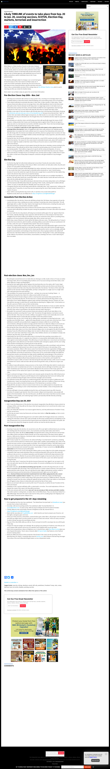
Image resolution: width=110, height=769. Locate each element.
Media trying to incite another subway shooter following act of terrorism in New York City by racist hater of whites (89, 111)
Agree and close (95, 760)
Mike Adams (16, 23)
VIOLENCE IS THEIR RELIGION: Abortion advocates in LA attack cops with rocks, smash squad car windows (89, 81)
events (30, 585)
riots (56, 585)
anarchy (15, 585)
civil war (20, 585)
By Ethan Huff (82, 83)
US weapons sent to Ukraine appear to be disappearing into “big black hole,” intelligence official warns (89, 105)
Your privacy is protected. (76, 45)
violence (100, 1)
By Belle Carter (82, 66)
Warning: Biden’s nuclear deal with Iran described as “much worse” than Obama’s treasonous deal (88, 168)
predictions (41, 585)
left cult (35, 585)
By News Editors (83, 72)
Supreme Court (8, 587)
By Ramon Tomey (83, 77)
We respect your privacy (47, 759)
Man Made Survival (54, 529)
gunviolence (84, 1)
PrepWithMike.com (27, 513)
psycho (71, 1)
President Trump (49, 585)
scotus (59, 585)
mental (77, 1)
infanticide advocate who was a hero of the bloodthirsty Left (26, 113)
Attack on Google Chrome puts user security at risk (86, 92)
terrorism (92, 1)
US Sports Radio (42, 531)
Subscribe (87, 767)
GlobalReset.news (57, 502)
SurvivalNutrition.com (13, 507)
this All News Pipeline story (45, 87)
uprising (107, 1)
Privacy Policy (55, 763)
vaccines (31, 587)
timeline (21, 587)
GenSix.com (40, 536)
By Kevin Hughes (83, 93)
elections (25, 585)
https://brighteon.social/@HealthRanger (43, 193)
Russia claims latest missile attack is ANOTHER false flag (87, 156)
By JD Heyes (82, 60)
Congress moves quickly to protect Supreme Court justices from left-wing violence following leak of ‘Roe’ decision (89, 58)
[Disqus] (34, 686)
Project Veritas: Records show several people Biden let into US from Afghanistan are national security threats (89, 87)
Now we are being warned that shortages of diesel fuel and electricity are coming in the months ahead (88, 70)
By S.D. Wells (82, 101)
